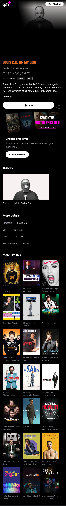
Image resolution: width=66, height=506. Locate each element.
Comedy (7, 96)
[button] (54, 4)
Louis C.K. (22, 222)
